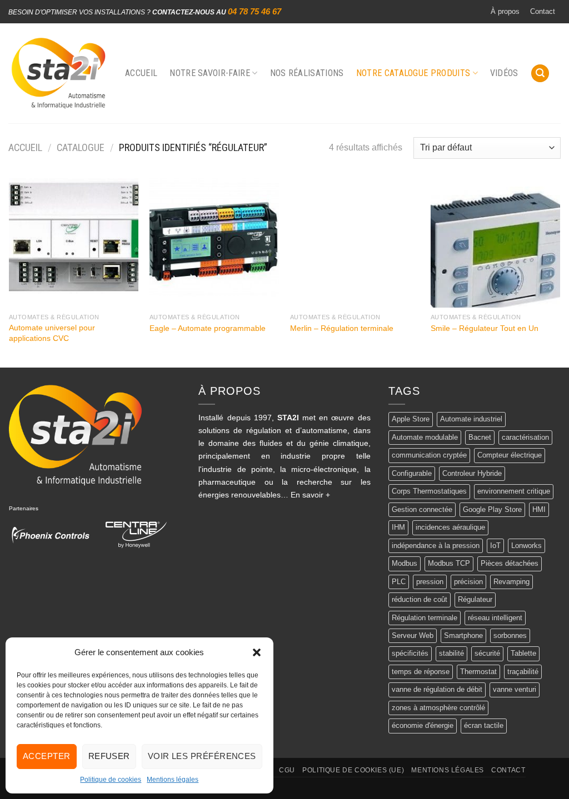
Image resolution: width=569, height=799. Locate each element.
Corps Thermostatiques (429, 491)
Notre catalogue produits (413, 73)
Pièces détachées (509, 563)
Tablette (523, 653)
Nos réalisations (307, 73)
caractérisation (525, 437)
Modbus (404, 563)
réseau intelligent (495, 618)
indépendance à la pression (436, 545)
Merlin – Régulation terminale (341, 328)
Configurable (412, 473)
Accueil (141, 73)
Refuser (109, 756)
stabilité (451, 653)
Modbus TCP (449, 563)
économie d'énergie (422, 725)
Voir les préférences (202, 756)
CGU (287, 770)
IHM (398, 527)
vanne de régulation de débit (437, 689)
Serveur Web (412, 635)
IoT (495, 545)
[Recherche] (540, 73)
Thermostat (478, 671)
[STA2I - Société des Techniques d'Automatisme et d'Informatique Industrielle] (58, 73)
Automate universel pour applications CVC (52, 333)
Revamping (511, 581)
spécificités (410, 653)
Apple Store (411, 419)
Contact (542, 11)
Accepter (47, 756)
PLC (399, 581)
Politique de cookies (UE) (353, 770)
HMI (539, 509)
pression (429, 581)
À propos (505, 11)
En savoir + (310, 494)
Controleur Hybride (472, 473)
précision (468, 581)
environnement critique (513, 491)
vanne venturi (514, 689)
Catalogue (80, 147)
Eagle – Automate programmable (207, 328)
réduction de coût (419, 599)
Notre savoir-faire (209, 73)
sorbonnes (510, 635)
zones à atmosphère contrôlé (438, 707)
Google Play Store (492, 509)
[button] (256, 652)
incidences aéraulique (450, 527)
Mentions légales (172, 779)
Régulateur (475, 599)
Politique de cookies (110, 779)
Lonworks (526, 545)
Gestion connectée (422, 509)
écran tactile (483, 725)
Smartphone (463, 635)
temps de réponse (421, 671)
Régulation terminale (424, 618)
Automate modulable (425, 437)
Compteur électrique (509, 455)
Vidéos (504, 73)
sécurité (487, 653)
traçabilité (522, 671)
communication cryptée (429, 455)
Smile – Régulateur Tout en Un (484, 328)
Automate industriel (471, 419)
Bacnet (479, 437)
